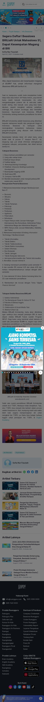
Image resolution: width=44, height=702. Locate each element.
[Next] (40, 372)
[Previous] (36, 372)
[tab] (2, 372)
